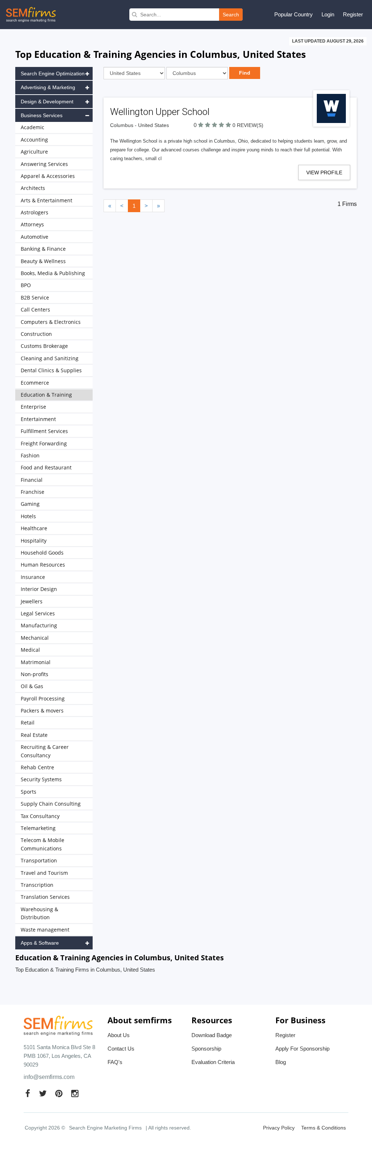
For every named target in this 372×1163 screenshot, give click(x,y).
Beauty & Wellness (43, 261)
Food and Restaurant (46, 467)
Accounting (34, 139)
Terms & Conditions (323, 1128)
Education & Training (46, 394)
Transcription (37, 884)
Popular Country (293, 14)
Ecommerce (35, 382)
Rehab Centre (37, 767)
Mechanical (35, 637)
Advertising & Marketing (48, 87)
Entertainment (38, 419)
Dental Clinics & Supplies (51, 370)
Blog (280, 1062)
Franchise (32, 491)
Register (353, 14)
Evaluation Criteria (213, 1062)
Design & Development (47, 101)
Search (231, 14)
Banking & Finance (43, 248)
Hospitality (33, 540)
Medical (30, 649)
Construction (36, 333)
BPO (26, 285)
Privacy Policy (279, 1128)
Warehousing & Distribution (39, 913)
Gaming (30, 503)
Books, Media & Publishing (53, 273)
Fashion (30, 455)
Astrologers (34, 212)
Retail (28, 722)
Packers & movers (42, 710)
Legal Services (38, 613)
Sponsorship (206, 1048)
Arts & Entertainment (46, 200)
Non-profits (34, 674)
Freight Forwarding (44, 443)
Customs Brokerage (44, 345)
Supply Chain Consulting (51, 803)
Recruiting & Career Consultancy (45, 750)
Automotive (34, 236)
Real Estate (34, 734)
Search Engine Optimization (53, 73)
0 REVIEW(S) (247, 125)
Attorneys (32, 224)
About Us (119, 1035)
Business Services (41, 115)
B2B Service (35, 297)
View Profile (324, 172)
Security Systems (41, 779)
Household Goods (42, 552)
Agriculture (34, 151)
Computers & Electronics (51, 321)
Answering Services (44, 163)
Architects (33, 187)
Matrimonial (35, 662)
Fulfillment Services (44, 431)
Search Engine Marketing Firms (105, 1128)
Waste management (45, 929)
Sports (28, 791)
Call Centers (35, 309)
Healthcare (34, 528)
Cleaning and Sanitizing (49, 358)
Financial (32, 479)
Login (328, 14)
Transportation (39, 860)
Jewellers (32, 601)
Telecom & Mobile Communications (42, 844)
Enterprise (33, 406)
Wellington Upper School (160, 111)
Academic (32, 127)
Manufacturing (39, 625)
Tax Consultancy (40, 816)
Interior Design (39, 589)
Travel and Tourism (44, 872)
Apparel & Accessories (48, 175)
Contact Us (121, 1048)
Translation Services (45, 896)
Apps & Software (40, 943)
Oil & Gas (32, 686)
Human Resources (43, 564)
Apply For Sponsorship (302, 1048)
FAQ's (115, 1062)
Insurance (33, 576)
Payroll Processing (43, 698)
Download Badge (211, 1035)
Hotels (28, 516)
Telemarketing (38, 828)
